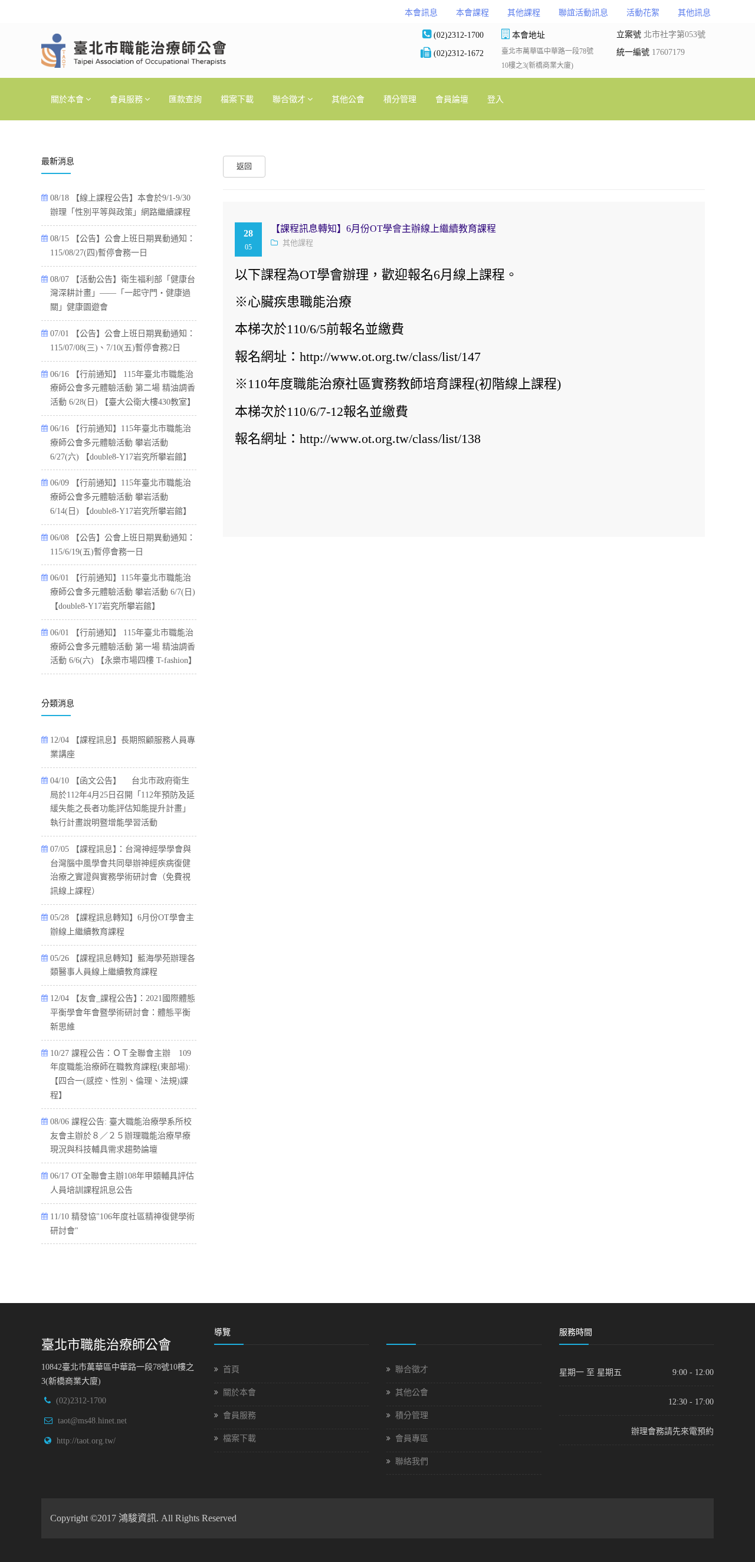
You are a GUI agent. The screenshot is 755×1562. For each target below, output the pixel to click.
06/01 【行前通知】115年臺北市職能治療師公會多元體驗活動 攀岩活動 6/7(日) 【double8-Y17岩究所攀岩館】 (122, 592)
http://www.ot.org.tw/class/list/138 (390, 438)
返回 (244, 166)
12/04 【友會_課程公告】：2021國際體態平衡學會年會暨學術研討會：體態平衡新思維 (122, 1012)
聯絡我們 (411, 1461)
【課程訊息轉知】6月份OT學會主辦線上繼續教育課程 (383, 229)
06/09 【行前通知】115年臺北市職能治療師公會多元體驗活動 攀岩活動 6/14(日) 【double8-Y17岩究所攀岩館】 (120, 497)
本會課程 (472, 12)
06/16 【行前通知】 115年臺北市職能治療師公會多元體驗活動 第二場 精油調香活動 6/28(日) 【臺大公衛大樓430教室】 (122, 388)
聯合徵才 (289, 98)
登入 (495, 98)
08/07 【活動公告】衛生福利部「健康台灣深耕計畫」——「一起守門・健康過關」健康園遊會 (122, 293)
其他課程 (523, 12)
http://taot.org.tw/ (86, 1440)
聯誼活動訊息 (583, 12)
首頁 (231, 1369)
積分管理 (399, 98)
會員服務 (126, 98)
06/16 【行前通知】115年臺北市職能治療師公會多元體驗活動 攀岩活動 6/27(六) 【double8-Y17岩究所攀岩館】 (120, 442)
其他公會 (348, 98)
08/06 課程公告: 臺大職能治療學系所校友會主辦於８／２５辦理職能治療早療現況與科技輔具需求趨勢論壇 (121, 1135)
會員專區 (411, 1438)
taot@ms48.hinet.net (92, 1420)
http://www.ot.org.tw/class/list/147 (390, 356)
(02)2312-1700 (81, 1400)
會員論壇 (451, 98)
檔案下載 (237, 98)
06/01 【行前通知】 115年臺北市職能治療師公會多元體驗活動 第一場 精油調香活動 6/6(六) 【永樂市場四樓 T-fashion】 (123, 646)
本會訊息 (421, 12)
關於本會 (67, 98)
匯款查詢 (185, 98)
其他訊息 (694, 12)
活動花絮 (642, 12)
